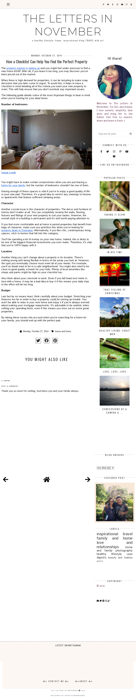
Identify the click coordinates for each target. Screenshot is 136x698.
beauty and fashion (120, 558)
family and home (115, 539)
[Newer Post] (5, 480)
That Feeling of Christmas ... (114, 291)
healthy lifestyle (109, 554)
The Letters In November (68, 25)
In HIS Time (114, 252)
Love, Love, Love (114, 371)
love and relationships (115, 545)
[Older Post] (87, 480)
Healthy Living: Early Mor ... (114, 332)
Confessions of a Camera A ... (114, 410)
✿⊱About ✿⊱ (84, 681)
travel (128, 534)
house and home (63, 331)
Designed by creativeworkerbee (68, 695)
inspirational (107, 534)
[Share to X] (38, 340)
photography (124, 550)
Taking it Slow (114, 214)
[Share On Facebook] (46, 340)
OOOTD (100, 561)
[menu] (8, 4)
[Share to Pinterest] (55, 340)
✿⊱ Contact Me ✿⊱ (56, 681)
